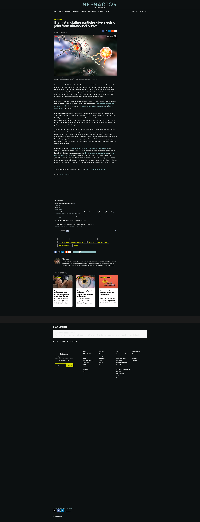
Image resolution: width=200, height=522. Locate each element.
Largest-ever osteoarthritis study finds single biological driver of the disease (61, 293)
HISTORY (83, 11)
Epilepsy (76, 245)
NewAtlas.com (136, 351)
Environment (102, 354)
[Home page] (100, 4)
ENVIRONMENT (92, 11)
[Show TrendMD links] (115, 230)
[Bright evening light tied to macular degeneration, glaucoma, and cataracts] (85, 281)
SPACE (107, 11)
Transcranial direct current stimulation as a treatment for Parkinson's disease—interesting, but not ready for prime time (84, 211)
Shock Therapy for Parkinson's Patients (64, 203)
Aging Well (80, 277)
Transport (134, 360)
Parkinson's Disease (64, 245)
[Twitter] (106, 31)
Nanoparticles (75, 238)
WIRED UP (57, 207)
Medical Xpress (65, 174)
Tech (133, 356)
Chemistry (102, 358)
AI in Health (119, 360)
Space (100, 367)
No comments (86, 252)
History (101, 360)
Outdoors (134, 358)
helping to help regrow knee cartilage (93, 106)
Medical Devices (120, 364)
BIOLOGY (67, 11)
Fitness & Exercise (120, 375)
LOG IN (141, 11)
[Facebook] (103, 31)
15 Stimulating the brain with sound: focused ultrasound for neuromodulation (73, 224)
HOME (54, 11)
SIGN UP (134, 11)
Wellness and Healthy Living (123, 369)
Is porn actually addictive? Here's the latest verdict (107, 292)
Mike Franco (66, 259)
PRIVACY (85, 367)
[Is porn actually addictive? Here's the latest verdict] (108, 281)
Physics (101, 364)
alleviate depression (101, 153)
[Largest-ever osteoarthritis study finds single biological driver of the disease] (62, 281)
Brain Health (119, 356)
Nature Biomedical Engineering (96, 169)
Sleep (117, 378)
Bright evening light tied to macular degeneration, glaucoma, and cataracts (85, 293)
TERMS (84, 364)
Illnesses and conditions (122, 354)
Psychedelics (119, 367)
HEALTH (61, 11)
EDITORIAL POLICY (88, 360)
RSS (84, 371)
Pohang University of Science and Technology (72, 242)
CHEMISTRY (76, 11)
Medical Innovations (121, 358)
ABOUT (85, 358)
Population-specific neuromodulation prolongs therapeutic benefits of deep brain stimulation (77, 216)
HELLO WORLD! (87, 354)
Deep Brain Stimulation (89, 238)
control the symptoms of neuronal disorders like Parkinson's (89, 148)
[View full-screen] (115, 36)
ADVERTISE (86, 362)
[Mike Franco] (57, 261)
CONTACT (85, 369)
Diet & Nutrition (120, 373)
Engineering (135, 354)
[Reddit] (112, 31)
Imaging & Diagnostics (122, 362)
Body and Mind (58, 19)
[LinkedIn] (109, 31)
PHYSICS (100, 11)
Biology (101, 356)
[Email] (115, 31)
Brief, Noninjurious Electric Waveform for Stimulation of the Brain (70, 220)
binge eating (89, 153)
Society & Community (105, 277)
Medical (101, 362)
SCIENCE (101, 351)
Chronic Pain (57, 277)
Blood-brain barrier (105, 238)
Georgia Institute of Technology (98, 242)
